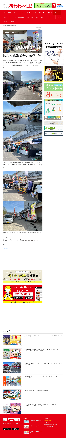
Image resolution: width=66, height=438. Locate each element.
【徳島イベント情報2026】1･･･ (36, 421)
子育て (34, 12)
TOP (5, 12)
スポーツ (52, 17)
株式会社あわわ (47, 420)
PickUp (12, 21)
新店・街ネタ (16, 12)
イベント (23, 12)
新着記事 (10, 12)
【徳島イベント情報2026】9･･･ (36, 426)
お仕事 (42, 17)
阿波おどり (6, 21)
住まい (37, 17)
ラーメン (50, 12)
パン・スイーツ (57, 12)
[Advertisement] (22, 315)
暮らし (47, 17)
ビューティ (6, 17)
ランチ (44, 12)
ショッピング (13, 17)
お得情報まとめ (21, 17)
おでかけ (29, 12)
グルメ (39, 12)
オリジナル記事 (30, 17)
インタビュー (59, 17)
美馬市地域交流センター (8, 248)
